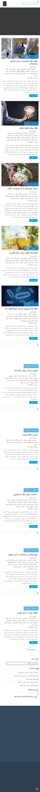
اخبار (37, 694)
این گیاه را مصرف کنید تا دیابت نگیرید (28, 672)
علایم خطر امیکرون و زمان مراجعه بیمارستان (26, 675)
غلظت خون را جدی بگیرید (27, 613)
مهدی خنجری (33, 67)
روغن (21, 380)
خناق (21, 440)
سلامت (31, 73)
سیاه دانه (12, 380)
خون (28, 620)
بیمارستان (23, 69)
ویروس (29, 320)
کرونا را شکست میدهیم (24, 318)
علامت (15, 504)
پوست (16, 560)
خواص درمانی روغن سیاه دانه (26, 370)
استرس (14, 133)
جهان (7, 69)
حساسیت (31, 562)
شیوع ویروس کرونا (28, 504)
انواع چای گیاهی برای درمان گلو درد (23, 253)
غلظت (20, 622)
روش (36, 140)
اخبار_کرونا (19, 133)
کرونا (20, 73)
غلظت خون (15, 622)
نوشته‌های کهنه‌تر (31, 649)
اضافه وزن (35, 135)
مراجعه (17, 73)
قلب (26, 198)
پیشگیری (20, 314)
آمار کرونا (25, 133)
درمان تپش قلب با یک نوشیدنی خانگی (23, 188)
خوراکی (28, 71)
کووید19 (16, 318)
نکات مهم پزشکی (14, 140)
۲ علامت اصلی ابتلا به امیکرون (25, 494)
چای (15, 258)
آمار (29, 133)
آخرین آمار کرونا (23, 376)
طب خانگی (25, 73)
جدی (13, 618)
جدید (13, 314)
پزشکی (14, 69)
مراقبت (12, 73)
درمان (31, 260)
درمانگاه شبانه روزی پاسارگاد (14, 137)
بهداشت (29, 69)
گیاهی (21, 262)
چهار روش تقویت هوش (28, 128)
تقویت (9, 135)
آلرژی (32, 133)
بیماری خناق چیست (30, 435)
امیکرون (34, 69)
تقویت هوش (34, 137)
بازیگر (30, 135)
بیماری (18, 69)
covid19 (34, 376)
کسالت (36, 566)
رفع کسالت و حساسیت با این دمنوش (23, 554)
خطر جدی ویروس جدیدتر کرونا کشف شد (21, 309)
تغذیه (10, 69)
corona (29, 376)
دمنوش (20, 564)
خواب (36, 71)
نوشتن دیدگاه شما (32, 78)
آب (35, 133)
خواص (32, 71)
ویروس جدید (23, 320)
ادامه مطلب (33, 95)
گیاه (32, 566)
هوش (8, 140)
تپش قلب (20, 194)
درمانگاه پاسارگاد (21, 71)
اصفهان (9, 133)
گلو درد (25, 262)
